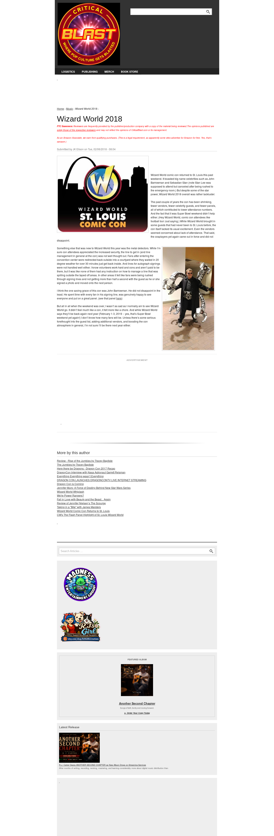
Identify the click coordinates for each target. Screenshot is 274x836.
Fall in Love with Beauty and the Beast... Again (84, 499)
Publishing (90, 72)
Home (60, 108)
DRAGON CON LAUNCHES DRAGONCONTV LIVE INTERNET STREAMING (101, 480)
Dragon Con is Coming (70, 484)
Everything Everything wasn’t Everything (80, 476)
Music (69, 108)
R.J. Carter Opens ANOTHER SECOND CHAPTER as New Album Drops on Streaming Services (102, 764)
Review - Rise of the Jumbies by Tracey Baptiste (85, 460)
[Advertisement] (135, 90)
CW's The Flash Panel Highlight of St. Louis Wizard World (90, 514)
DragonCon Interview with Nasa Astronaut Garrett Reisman (91, 472)
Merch (109, 72)
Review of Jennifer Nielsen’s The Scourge (81, 503)
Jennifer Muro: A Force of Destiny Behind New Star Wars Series (94, 487)
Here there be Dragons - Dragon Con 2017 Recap (86, 468)
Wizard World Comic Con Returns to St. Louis (83, 511)
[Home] (89, 33)
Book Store (129, 72)
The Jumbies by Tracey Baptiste (75, 464)
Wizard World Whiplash (70, 491)
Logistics (68, 72)
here (119, 298)
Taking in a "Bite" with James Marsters (79, 507)
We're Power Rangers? (70, 495)
